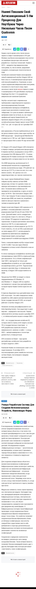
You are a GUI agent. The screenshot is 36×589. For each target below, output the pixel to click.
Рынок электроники (7, 365)
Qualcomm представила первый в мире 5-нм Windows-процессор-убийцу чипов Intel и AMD (27, 382)
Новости (4, 36)
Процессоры (19, 363)
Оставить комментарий (18, 394)
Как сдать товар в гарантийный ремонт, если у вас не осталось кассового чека (8, 380)
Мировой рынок (10, 363)
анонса (20, 89)
